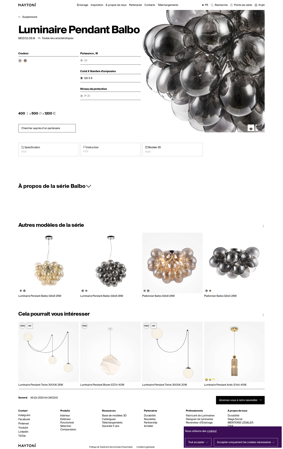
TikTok (22, 435)
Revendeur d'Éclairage (199, 422)
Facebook (24, 419)
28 (85, 60)
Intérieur (65, 415)
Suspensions (29, 16)
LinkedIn (23, 431)
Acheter (148, 425)
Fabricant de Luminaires (200, 415)
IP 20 (87, 95)
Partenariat (135, 4)
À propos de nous (116, 4)
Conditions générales (145, 447)
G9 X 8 (88, 78)
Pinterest (23, 423)
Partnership (150, 422)
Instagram (24, 415)
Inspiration (97, 4)
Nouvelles (150, 419)
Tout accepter (196, 442)
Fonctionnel (67, 422)
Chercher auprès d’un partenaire (40, 128)
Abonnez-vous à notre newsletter (238, 400)
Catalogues (108, 419)
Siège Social (235, 419)
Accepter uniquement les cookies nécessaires (244, 442)
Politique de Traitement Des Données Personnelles (110, 447)
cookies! (212, 431)
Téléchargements (168, 4)
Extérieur (65, 419)
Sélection (65, 425)
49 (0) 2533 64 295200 (44, 397)
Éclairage (82, 4)
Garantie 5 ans (110, 425)
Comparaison (68, 429)
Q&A (230, 425)
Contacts (149, 4)
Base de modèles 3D (114, 415)
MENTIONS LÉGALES (240, 422)
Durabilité (149, 415)
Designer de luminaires (199, 419)
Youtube (23, 427)
